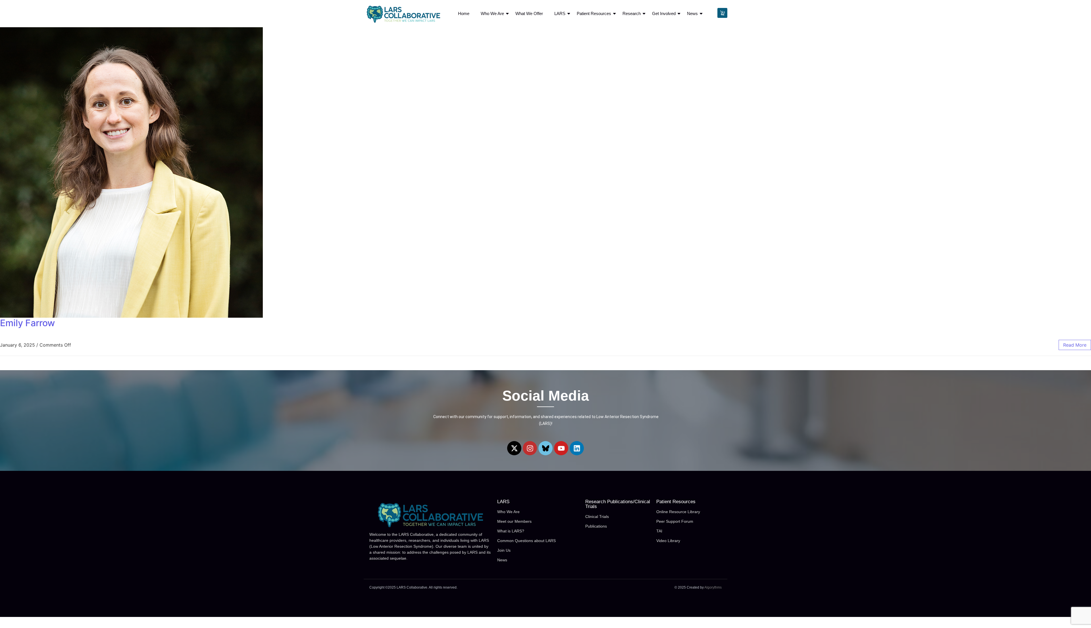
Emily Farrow (27, 322)
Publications (596, 526)
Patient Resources (594, 13)
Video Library (668, 540)
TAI (659, 531)
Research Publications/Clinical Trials (617, 504)
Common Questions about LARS (526, 540)
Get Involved (664, 13)
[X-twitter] (514, 448)
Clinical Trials (597, 516)
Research (631, 13)
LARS (559, 13)
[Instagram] (530, 448)
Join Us (504, 550)
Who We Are (492, 13)
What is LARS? (510, 531)
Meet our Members (514, 521)
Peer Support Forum (674, 521)
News (692, 13)
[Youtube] (561, 448)
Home (463, 13)
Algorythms (713, 587)
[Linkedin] (577, 448)
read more (1074, 345)
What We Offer (529, 13)
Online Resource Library (678, 511)
